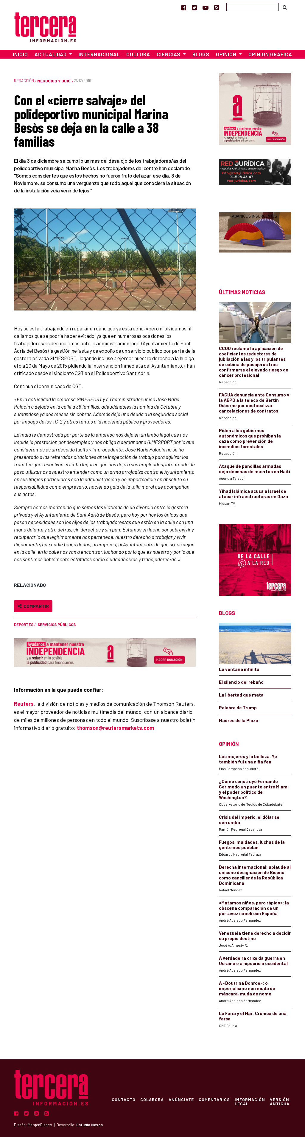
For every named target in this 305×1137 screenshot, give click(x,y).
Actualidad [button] (51, 54)
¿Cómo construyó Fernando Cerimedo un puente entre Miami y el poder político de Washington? (254, 789)
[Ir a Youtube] (205, 7)
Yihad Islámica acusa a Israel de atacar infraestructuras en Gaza (253, 493)
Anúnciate (181, 1099)
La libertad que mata (241, 694)
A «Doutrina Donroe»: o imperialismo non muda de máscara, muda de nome (247, 988)
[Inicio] (45, 26)
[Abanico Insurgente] (255, 240)
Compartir (35, 606)
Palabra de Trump (238, 707)
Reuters (24, 703)
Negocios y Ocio (54, 80)
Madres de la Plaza (238, 720)
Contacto (124, 1099)
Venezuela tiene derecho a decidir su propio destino (255, 935)
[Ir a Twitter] (194, 7)
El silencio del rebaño (241, 682)
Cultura (138, 54)
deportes (23, 624)
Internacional (99, 54)
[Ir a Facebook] (183, 7)
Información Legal (250, 1101)
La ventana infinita (239, 669)
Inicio (20, 54)
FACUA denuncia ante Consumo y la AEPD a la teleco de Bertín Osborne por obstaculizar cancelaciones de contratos (254, 402)
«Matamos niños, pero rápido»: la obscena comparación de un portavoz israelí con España (254, 908)
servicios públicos (57, 624)
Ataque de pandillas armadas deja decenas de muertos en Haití (254, 468)
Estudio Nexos (89, 1124)
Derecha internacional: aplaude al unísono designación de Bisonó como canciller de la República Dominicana (255, 875)
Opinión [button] (227, 54)
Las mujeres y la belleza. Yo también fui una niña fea (248, 759)
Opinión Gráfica (270, 54)
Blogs (200, 54)
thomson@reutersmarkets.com (115, 727)
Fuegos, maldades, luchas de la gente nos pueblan (252, 844)
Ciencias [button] (169, 54)
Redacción (24, 80)
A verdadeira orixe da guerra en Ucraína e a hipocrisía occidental (253, 960)
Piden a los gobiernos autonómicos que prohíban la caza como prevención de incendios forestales (250, 438)
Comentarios (214, 1099)
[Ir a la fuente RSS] (216, 7)
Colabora (152, 1099)
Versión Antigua (280, 1101)
